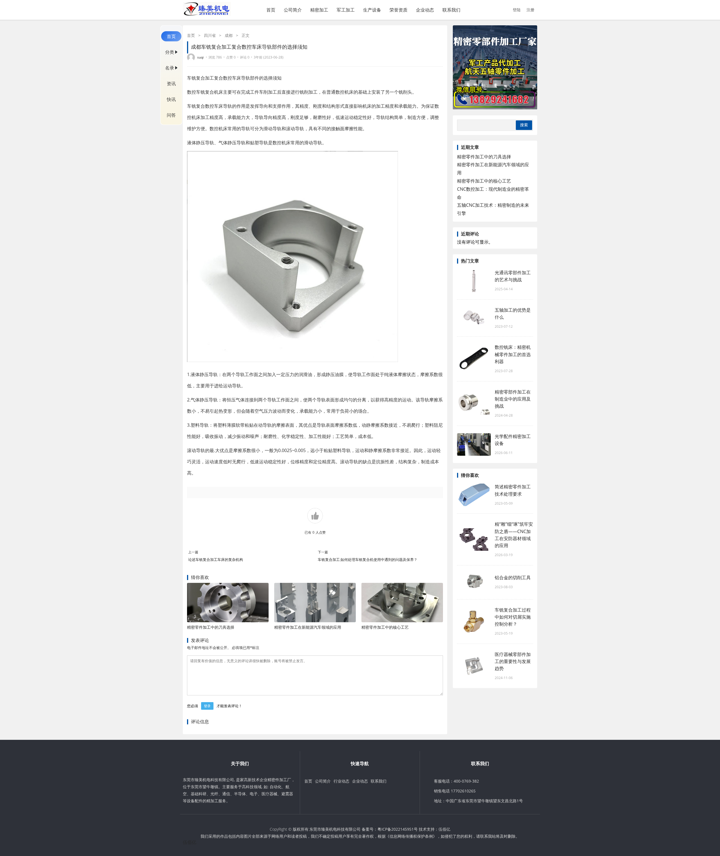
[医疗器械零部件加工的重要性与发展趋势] (474, 666)
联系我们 (451, 10)
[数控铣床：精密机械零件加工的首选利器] (474, 359)
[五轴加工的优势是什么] (474, 318)
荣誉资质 (399, 10)
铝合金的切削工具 (513, 577)
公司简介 (293, 10)
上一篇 (193, 552)
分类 (169, 52)
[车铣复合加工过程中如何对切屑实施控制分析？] (474, 621)
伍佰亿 (444, 829)
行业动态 (341, 781)
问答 (171, 115)
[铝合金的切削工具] (474, 582)
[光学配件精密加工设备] (474, 444)
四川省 (210, 35)
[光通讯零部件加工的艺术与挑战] (474, 280)
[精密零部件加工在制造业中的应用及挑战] (474, 403)
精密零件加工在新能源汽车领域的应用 (307, 627)
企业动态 (425, 10)
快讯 (171, 99)
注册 (530, 9)
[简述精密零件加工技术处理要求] (474, 495)
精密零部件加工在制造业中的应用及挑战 (513, 399)
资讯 (171, 83)
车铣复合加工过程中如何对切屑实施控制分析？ (513, 617)
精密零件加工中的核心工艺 (385, 627)
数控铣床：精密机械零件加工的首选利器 (513, 354)
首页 (270, 10)
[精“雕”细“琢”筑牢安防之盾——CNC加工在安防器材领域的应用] (474, 539)
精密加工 (319, 10)
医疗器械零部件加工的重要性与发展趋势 (513, 661)
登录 (207, 706)
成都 (229, 35)
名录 (169, 68)
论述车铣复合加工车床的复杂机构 (215, 559)
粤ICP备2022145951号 (397, 829)
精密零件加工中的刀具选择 (210, 627)
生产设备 (372, 10)
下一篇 (323, 552)
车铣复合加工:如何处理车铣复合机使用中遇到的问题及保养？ (367, 559)
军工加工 (346, 10)
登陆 (517, 9)
